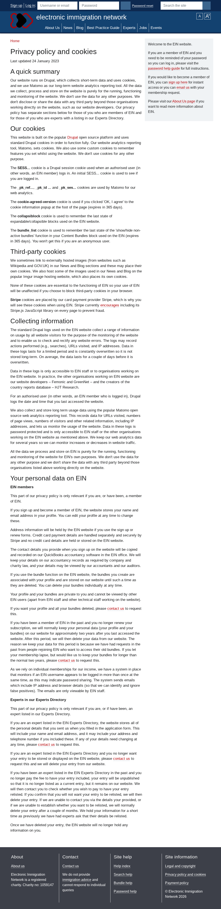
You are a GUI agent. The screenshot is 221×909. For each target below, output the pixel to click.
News (68, 28)
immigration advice (76, 880)
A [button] (200, 16)
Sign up (16, 5)
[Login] (126, 6)
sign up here (178, 82)
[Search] (206, 6)
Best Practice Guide (103, 28)
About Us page (183, 101)
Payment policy (177, 883)
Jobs (143, 28)
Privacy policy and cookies (185, 874)
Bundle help (123, 883)
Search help (123, 874)
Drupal (72, 137)
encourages (109, 305)
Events (156, 28)
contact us (115, 609)
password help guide (164, 68)
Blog (79, 28)
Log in (30, 5)
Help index (122, 866)
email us (183, 87)
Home (15, 41)
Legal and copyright (180, 866)
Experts (129, 28)
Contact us (70, 866)
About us (18, 866)
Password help (125, 891)
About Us (52, 28)
